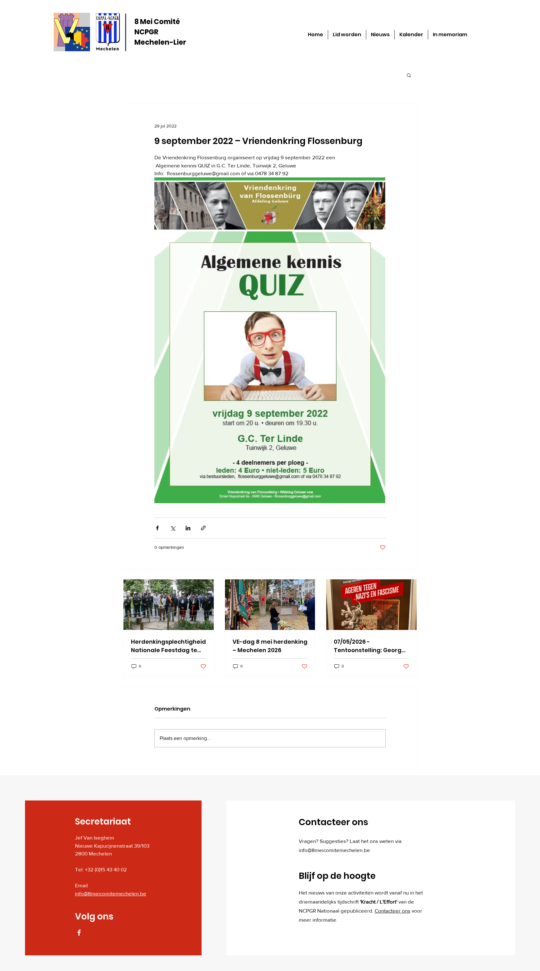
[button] (409, 74)
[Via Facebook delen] (157, 528)
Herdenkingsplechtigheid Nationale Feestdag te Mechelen (168, 646)
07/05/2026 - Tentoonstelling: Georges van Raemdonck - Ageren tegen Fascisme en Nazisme (371, 646)
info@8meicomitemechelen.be (110, 893)
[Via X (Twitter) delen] (173, 528)
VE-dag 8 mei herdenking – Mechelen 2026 (270, 646)
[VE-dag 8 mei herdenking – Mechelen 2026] (270, 604)
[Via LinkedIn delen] (188, 528)
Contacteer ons (392, 911)
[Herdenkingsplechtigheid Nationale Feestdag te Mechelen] (168, 604)
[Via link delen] (203, 528)
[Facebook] (79, 933)
